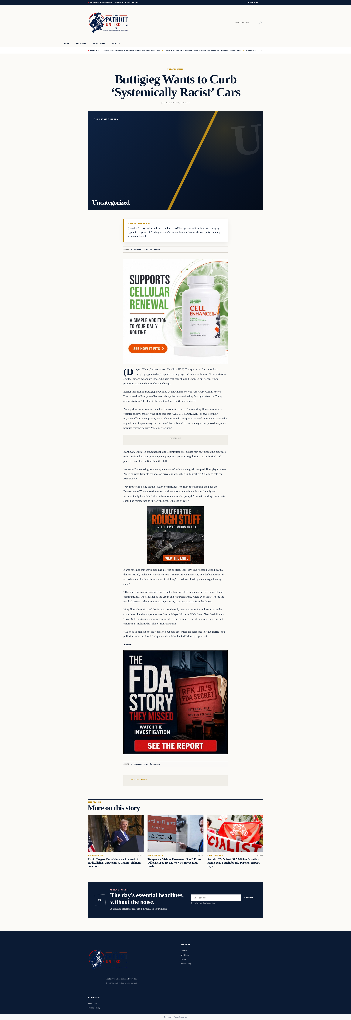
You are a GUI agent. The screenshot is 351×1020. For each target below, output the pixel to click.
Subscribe (248, 898)
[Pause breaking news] (261, 50)
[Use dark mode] (261, 2)
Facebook (138, 249)
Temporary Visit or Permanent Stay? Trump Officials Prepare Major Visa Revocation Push (175, 863)
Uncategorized (175, 69)
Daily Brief (253, 2)
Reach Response (180, 1017)
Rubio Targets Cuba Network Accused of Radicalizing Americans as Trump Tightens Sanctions (114, 863)
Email (146, 249)
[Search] (260, 22)
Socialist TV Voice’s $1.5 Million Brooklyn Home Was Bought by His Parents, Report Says (171, 50)
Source (127, 644)
